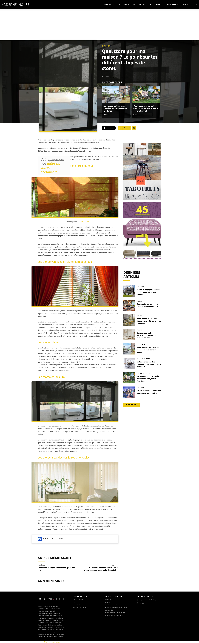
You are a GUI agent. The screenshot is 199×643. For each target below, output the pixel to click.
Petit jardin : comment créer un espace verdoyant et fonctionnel (145, 108)
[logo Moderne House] (15, 4)
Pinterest (154, 600)
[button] (196, 5)
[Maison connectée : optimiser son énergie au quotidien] (129, 392)
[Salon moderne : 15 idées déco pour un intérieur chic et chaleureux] (129, 320)
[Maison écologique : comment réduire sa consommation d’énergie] (129, 291)
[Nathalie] (40, 539)
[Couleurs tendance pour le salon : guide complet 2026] (129, 305)
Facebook (143, 600)
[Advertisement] (99, 24)
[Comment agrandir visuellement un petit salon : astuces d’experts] (129, 334)
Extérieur (107, 46)
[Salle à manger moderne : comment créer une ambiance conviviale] (129, 363)
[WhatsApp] (134, 128)
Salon (139, 301)
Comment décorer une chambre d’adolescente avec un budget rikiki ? (101, 568)
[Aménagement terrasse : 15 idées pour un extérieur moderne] (116, 94)
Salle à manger (143, 359)
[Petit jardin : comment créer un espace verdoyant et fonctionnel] (146, 94)
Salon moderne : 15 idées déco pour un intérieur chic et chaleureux (149, 320)
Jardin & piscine (144, 373)
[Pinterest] (129, 128)
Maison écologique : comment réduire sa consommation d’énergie (149, 292)
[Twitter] (124, 128)
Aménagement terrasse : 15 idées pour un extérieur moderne (116, 108)
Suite (106, 115)
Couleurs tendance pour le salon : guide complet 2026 (147, 305)
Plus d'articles (131, 405)
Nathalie (49, 539)
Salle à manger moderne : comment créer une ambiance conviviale (149, 364)
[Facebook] (120, 128)
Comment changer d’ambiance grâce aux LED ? (56, 568)
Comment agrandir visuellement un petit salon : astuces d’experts (148, 335)
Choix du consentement (52, 642)
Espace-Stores (83, 222)
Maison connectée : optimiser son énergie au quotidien (149, 392)
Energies (140, 286)
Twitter (142, 603)
